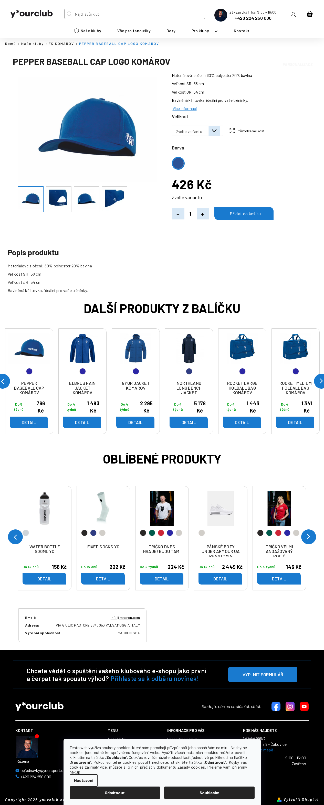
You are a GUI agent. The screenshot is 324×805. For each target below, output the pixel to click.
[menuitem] (88, 30)
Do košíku (244, 213)
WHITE (102, 533)
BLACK (84, 533)
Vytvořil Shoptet (301, 799)
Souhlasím (209, 792)
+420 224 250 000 (253, 18)
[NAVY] (189, 355)
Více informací (185, 108)
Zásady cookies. (191, 766)
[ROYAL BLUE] (29, 355)
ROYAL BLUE (170, 533)
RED (161, 533)
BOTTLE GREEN (152, 533)
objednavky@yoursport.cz (42, 770)
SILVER (26, 533)
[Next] (308, 536)
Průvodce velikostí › (252, 131)
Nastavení (83, 780)
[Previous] (15, 536)
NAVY (93, 533)
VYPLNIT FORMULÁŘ (263, 674)
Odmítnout (115, 792)
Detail (44, 578)
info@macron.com (125, 617)
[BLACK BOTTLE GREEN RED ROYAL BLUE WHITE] (162, 516)
